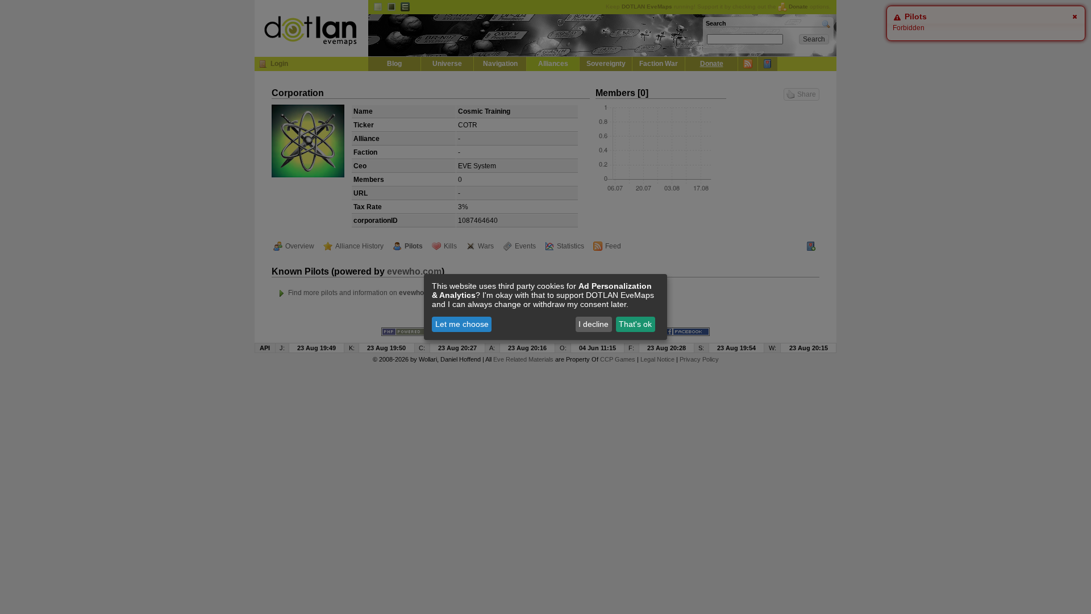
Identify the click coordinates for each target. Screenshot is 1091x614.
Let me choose (462, 324)
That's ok (635, 324)
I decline (593, 324)
